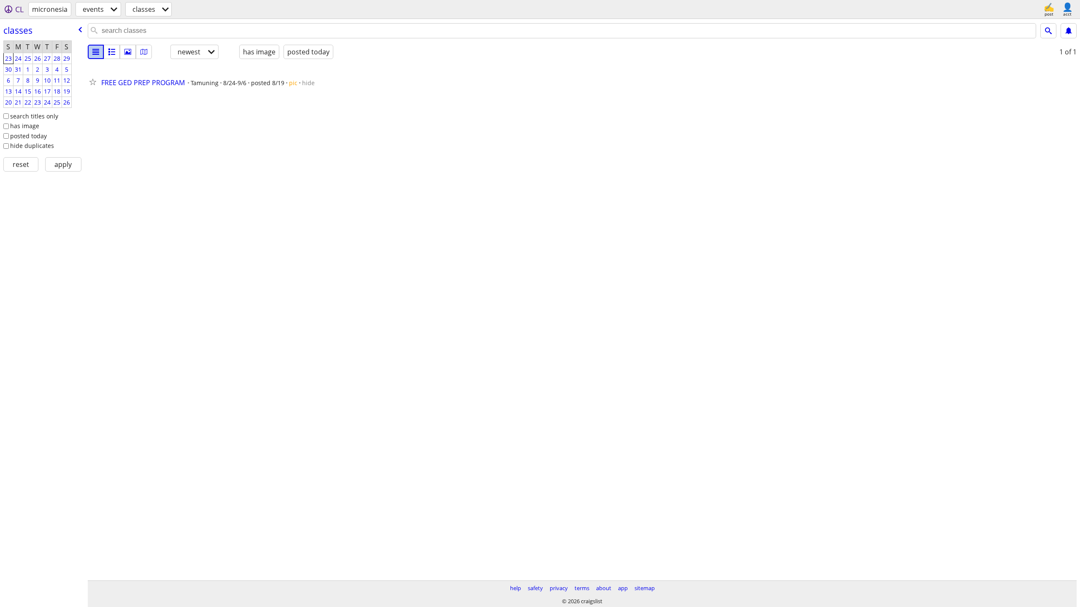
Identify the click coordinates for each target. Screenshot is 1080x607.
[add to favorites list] (94, 82)
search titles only (34, 116)
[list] (96, 52)
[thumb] (112, 52)
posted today (28, 136)
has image (24, 126)
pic (293, 83)
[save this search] (1069, 30)
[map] (144, 52)
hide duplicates (32, 146)
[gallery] (128, 52)
